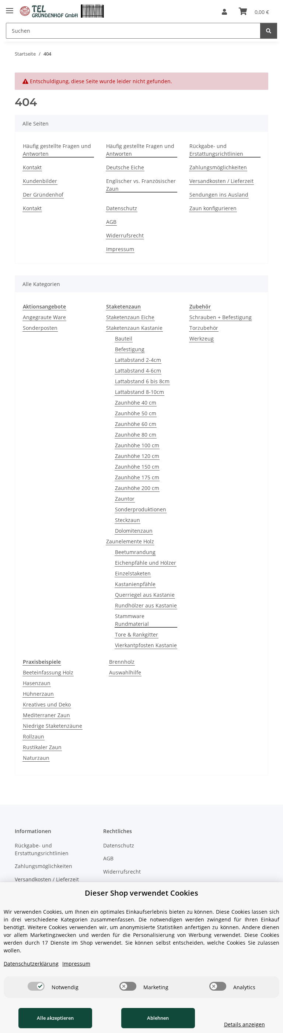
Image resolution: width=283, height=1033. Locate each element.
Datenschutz (121, 208)
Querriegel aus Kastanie (145, 594)
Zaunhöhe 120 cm (137, 455)
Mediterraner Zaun (46, 715)
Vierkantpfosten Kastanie (146, 645)
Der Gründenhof (43, 194)
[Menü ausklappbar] (9, 8)
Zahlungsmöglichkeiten (218, 167)
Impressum (120, 249)
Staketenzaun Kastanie (134, 327)
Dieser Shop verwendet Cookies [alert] (141, 893)
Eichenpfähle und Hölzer (145, 562)
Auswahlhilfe (125, 672)
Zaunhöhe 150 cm (137, 466)
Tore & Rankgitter (136, 634)
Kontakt (32, 167)
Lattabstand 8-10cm (139, 391)
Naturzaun (36, 757)
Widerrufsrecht (125, 235)
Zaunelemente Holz (130, 541)
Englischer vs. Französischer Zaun (141, 184)
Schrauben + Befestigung (220, 317)
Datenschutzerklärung (31, 963)
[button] (224, 11)
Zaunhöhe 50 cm (135, 413)
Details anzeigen (244, 1024)
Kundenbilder (40, 180)
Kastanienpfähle (135, 584)
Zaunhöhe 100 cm (137, 445)
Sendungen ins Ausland (218, 194)
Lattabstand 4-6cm (138, 370)
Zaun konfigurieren (213, 208)
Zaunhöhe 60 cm (135, 423)
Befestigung (129, 349)
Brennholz (121, 661)
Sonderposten (40, 327)
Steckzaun (127, 519)
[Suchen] (268, 31)
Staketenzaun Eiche (130, 317)
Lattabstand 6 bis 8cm (142, 381)
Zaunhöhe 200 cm (137, 487)
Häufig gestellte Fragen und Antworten (57, 149)
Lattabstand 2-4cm (138, 359)
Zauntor (124, 498)
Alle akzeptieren (55, 1018)
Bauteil (123, 338)
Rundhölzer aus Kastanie (146, 605)
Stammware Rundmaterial (132, 620)
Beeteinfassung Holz (48, 672)
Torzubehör (203, 327)
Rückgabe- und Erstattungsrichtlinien (216, 149)
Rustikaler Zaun (42, 747)
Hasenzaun (36, 683)
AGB (111, 221)
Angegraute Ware (44, 317)
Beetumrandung (135, 552)
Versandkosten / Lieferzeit (221, 180)
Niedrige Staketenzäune (52, 725)
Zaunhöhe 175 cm (137, 477)
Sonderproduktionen (140, 509)
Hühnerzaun (38, 693)
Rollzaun (33, 736)
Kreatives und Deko (47, 704)
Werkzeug (201, 338)
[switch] (36, 986)
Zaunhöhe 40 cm (135, 402)
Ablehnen (158, 1018)
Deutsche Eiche (125, 167)
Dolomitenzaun (134, 530)
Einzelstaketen (133, 573)
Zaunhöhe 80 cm (135, 434)
